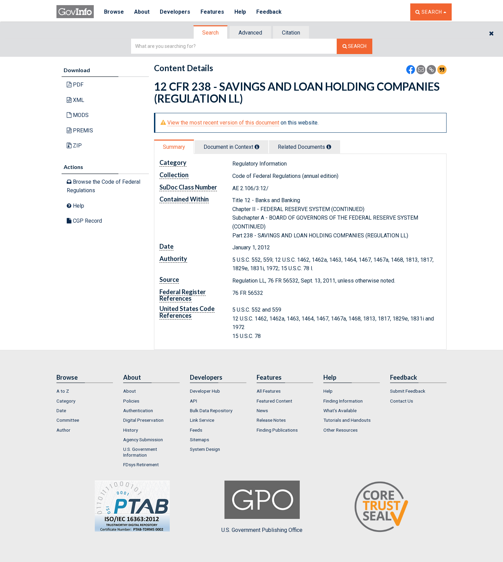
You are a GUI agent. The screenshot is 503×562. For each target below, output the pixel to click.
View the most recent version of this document (223, 122)
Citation (291, 32)
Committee (67, 420)
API (193, 401)
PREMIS (82, 130)
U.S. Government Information (140, 451)
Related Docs (302, 147)
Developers (175, 12)
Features (212, 12)
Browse (114, 12)
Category (65, 401)
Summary (174, 147)
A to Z (62, 391)
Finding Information (343, 401)
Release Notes (271, 420)
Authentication (138, 410)
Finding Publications (277, 430)
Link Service (202, 420)
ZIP (77, 145)
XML (78, 100)
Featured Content (274, 401)
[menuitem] (84, 391)
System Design (205, 449)
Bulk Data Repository (211, 410)
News (262, 410)
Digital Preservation (143, 420)
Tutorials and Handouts (347, 420)
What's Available (340, 410)
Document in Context (229, 147)
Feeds (196, 430)
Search (210, 32)
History (130, 430)
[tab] (210, 32)
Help (240, 12)
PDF (77, 84)
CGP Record (87, 221)
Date (61, 410)
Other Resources (340, 430)
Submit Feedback (407, 391)
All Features (269, 391)
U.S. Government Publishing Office (261, 530)
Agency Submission (143, 439)
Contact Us (401, 401)
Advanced (250, 32)
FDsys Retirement (141, 464)
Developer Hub (205, 391)
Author (63, 430)
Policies (131, 401)
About (142, 12)
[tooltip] (257, 146)
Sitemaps (199, 439)
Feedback (269, 12)
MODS (80, 115)
